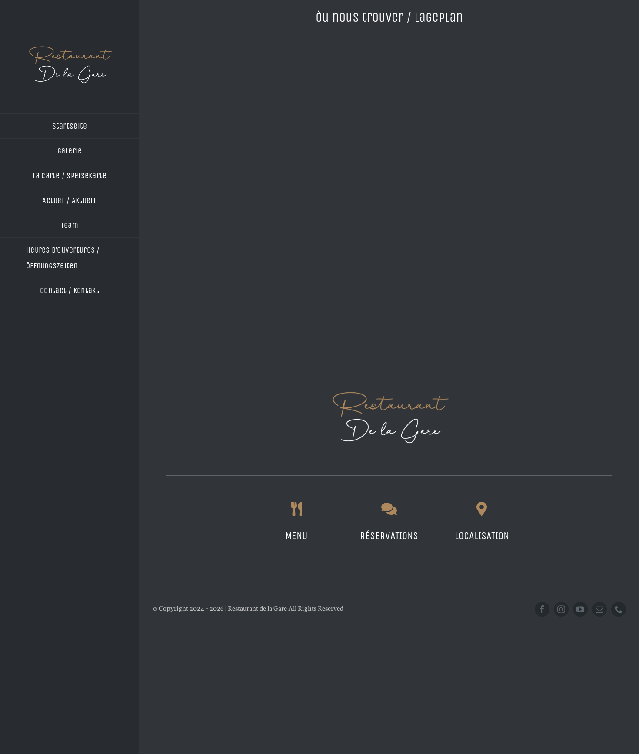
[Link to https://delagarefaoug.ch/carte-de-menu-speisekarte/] (296, 509)
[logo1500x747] (69, 47)
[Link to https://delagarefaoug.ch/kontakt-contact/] (389, 509)
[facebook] (542, 609)
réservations (389, 536)
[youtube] (580, 609)
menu (296, 536)
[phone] (618, 609)
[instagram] (561, 609)
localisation (482, 536)
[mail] (599, 609)
